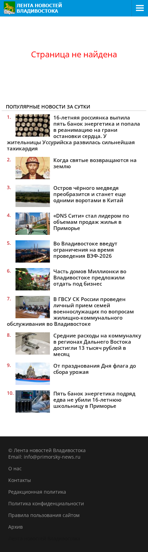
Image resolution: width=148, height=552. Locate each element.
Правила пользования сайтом (44, 515)
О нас (15, 468)
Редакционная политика (37, 491)
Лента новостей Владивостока (44, 538)
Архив (15, 527)
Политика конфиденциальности (46, 503)
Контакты (19, 480)
